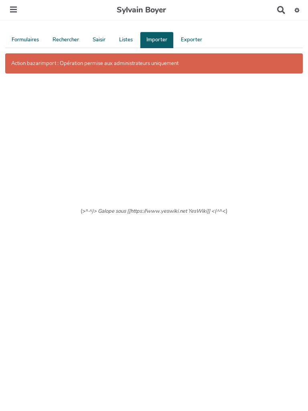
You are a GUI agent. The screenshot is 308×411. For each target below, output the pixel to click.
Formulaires (25, 39)
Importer (156, 39)
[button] (297, 10)
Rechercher (66, 39)
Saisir (99, 39)
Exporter (191, 39)
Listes (126, 39)
